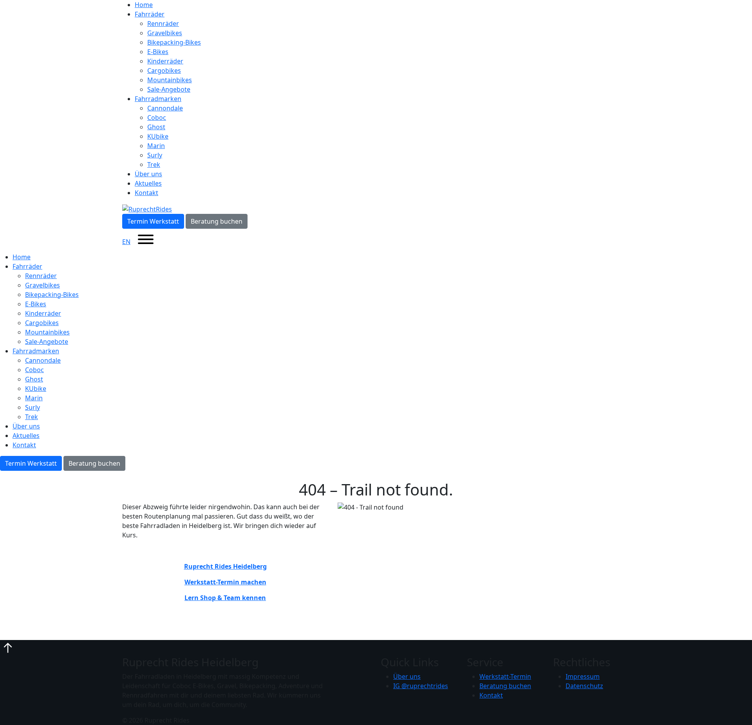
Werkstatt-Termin (505, 676)
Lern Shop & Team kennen (225, 597)
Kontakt (146, 192)
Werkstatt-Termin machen (225, 582)
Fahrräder (149, 14)
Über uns (148, 174)
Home (144, 4)
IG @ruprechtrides (420, 686)
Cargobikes (164, 70)
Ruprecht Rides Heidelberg (225, 566)
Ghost (156, 127)
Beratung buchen (216, 221)
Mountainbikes (169, 80)
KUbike (157, 136)
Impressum (583, 676)
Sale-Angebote (168, 89)
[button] (8, 647)
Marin (156, 145)
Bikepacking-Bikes (174, 42)
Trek (153, 164)
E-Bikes (157, 51)
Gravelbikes (164, 33)
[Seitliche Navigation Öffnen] (145, 240)
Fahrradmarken (158, 98)
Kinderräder (165, 61)
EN (126, 241)
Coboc (156, 117)
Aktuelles (148, 183)
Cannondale (165, 108)
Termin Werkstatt (153, 221)
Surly (154, 155)
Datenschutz (584, 686)
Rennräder (163, 23)
